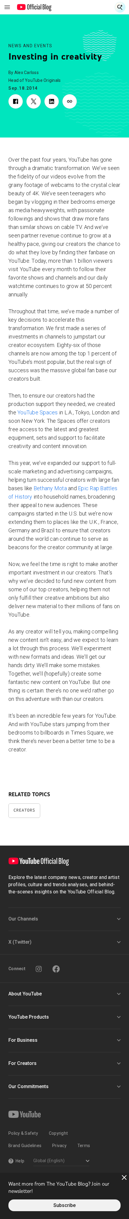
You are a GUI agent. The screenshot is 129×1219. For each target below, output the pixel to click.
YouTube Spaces (37, 412)
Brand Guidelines (24, 1145)
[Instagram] (38, 969)
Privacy (59, 1145)
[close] (124, 1177)
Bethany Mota (50, 488)
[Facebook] (56, 969)
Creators (24, 810)
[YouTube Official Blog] (34, 7)
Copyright (58, 1133)
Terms (83, 1145)
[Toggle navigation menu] (7, 7)
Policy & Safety (23, 1133)
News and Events (30, 45)
